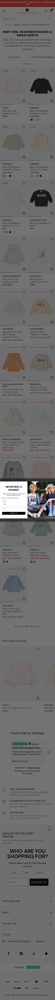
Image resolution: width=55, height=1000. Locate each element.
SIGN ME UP (13, 513)
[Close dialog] (53, 483)
